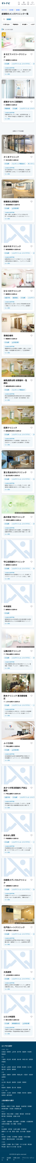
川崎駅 (17, 1114)
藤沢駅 (4, 1116)
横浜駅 (4, 1114)
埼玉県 (9, 1059)
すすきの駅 (23, 1144)
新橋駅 (30, 1106)
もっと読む (7, 74)
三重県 (4, 1075)
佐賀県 (4, 1093)
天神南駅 (14, 1137)
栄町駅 (10, 1129)
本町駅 (19, 1124)
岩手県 (19, 1052)
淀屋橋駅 (9, 1121)
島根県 (14, 1082)
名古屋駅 (4, 1129)
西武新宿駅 (5, 1109)
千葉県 (4, 1059)
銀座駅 (18, 1106)
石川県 (29, 1067)
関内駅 (22, 1114)
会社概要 (9, 1159)
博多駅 (4, 1137)
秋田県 (29, 1052)
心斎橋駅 (22, 1121)
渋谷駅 (11, 1109)
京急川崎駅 (10, 1114)
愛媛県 (9, 1087)
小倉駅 (4, 1139)
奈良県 (31, 1075)
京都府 (9, 1075)
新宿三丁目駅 (11, 1106)
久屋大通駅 (16, 1129)
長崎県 (4, 1095)
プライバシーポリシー (28, 1159)
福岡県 (29, 1093)
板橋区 (18, 10)
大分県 (9, 1093)
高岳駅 (28, 1131)
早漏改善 (16, 24)
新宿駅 (4, 1106)
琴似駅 (4, 1147)
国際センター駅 (6, 1131)
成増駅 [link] (24, 10)
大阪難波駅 (29, 1121)
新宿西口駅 (18, 1109)
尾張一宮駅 (15, 1131)
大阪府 (26, 1075)
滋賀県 (4, 1077)
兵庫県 (14, 1075)
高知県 (19, 1087)
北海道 (4, 1052)
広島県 (19, 1082)
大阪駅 (4, 1121)
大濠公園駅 (19, 1139)
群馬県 (31, 1059)
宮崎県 (14, 1093)
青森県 (4, 1054)
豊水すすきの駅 (11, 1147)
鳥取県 (24, 1082)
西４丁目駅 (15, 1144)
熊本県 (24, 1093)
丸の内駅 (22, 1131)
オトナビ (4, 10)
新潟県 (24, 1067)
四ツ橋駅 (13, 1124)
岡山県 (9, 1082)
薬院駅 (20, 1137)
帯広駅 (30, 1144)
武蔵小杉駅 (16, 1116)
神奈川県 (25, 1059)
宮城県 (9, 1052)
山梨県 (9, 1067)
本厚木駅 (27, 1114)
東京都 (11, 10)
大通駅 (4, 1144)
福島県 (24, 1052)
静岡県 (14, 1069)
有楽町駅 (23, 1106)
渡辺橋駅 (16, 1121)
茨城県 (4, 1062)
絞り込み (7, 24)
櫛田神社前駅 (11, 1139)
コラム (3, 1159)
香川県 (14, 1087)
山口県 (4, 1082)
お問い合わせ (16, 1159)
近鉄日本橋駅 (6, 1124)
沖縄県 (19, 1093)
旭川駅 (19, 1147)
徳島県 (4, 1087)
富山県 (4, 1067)
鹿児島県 (9, 1095)
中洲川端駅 (27, 1137)
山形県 (14, 1052)
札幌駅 (9, 1144)
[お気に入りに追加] (31, 54)
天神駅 (9, 1137)
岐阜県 (14, 1067)
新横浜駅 (9, 1116)
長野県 (9, 1069)
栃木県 (19, 1059)
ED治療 (24, 24)
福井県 (4, 1069)
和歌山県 (19, 1075)
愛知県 (19, 1067)
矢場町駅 (23, 1129)
